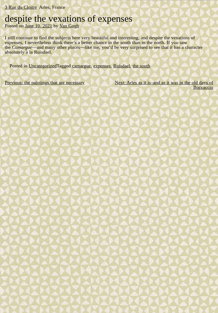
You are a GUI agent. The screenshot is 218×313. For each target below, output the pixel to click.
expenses (102, 65)
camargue (81, 65)
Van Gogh (69, 25)
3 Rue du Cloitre (21, 7)
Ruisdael (121, 65)
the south (141, 65)
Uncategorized (43, 65)
